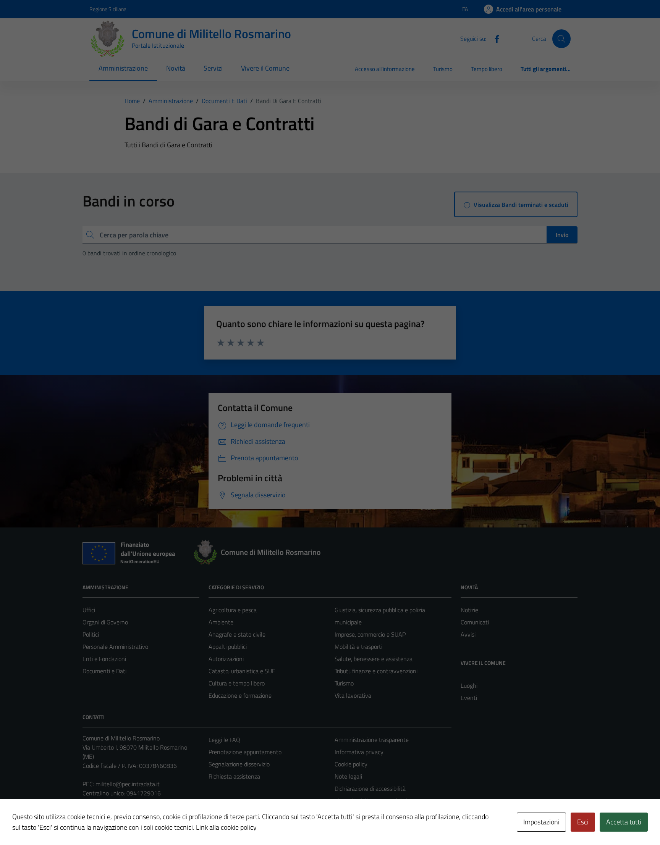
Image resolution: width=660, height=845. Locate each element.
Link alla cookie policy (226, 827)
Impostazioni (541, 822)
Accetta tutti (623, 822)
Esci (583, 822)
